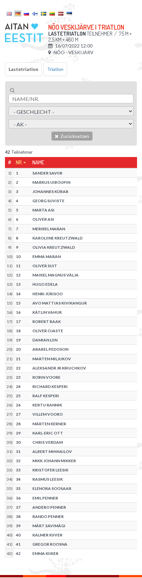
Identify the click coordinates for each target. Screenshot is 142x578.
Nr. (19, 162)
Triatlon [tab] (55, 69)
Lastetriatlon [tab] (23, 69)
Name (38, 162)
